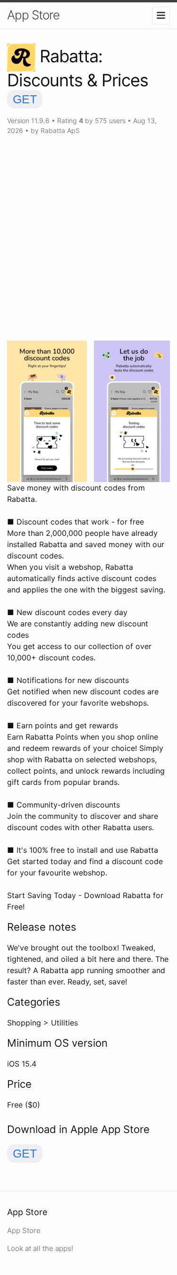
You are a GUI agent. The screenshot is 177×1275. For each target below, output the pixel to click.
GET (25, 99)
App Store (33, 15)
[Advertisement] (88, 238)
